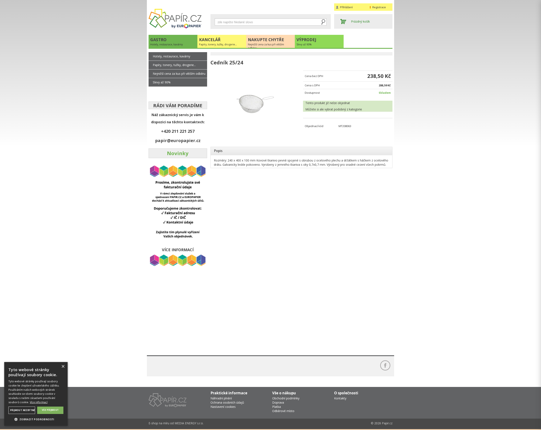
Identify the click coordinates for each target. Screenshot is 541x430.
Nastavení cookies (223, 407)
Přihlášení (346, 7)
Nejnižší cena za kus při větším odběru (179, 74)
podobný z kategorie (348, 109)
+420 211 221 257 (178, 131)
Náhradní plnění (221, 398)
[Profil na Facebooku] (385, 365)
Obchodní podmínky (285, 398)
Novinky (178, 153)
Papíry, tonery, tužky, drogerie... (174, 65)
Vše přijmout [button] (50, 409)
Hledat (323, 22)
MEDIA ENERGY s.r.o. (189, 423)
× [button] (62, 366)
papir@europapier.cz (178, 140)
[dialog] (36, 394)
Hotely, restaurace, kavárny (171, 56)
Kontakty (340, 398)
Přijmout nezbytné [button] (22, 410)
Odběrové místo (283, 411)
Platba (276, 407)
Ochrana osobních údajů (227, 402)
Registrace (379, 7)
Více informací (39, 402)
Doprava (278, 402)
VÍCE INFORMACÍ (178, 249)
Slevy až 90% (162, 82)
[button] (35, 419)
